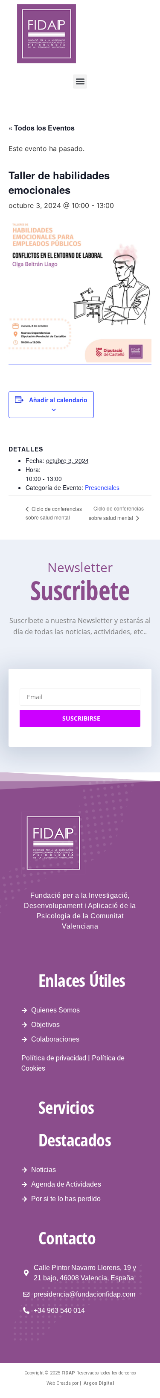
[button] (80, 81)
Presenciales (102, 487)
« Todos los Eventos (42, 128)
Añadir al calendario (58, 399)
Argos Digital (99, 1383)
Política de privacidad (53, 1058)
